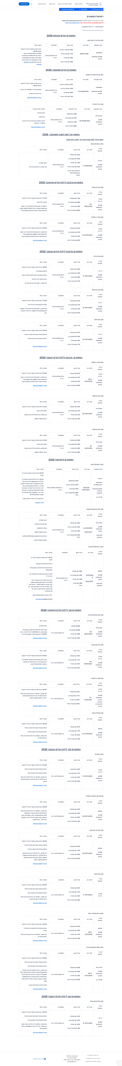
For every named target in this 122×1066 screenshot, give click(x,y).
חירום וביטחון (42, 4)
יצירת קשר (52, 4)
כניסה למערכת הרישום (65, 4)
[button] (31, 4)
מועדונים (84, 9)
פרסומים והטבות (68, 9)
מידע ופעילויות (97, 9)
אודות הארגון (78, 4)
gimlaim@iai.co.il (72, 1061)
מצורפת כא (39, 599)
